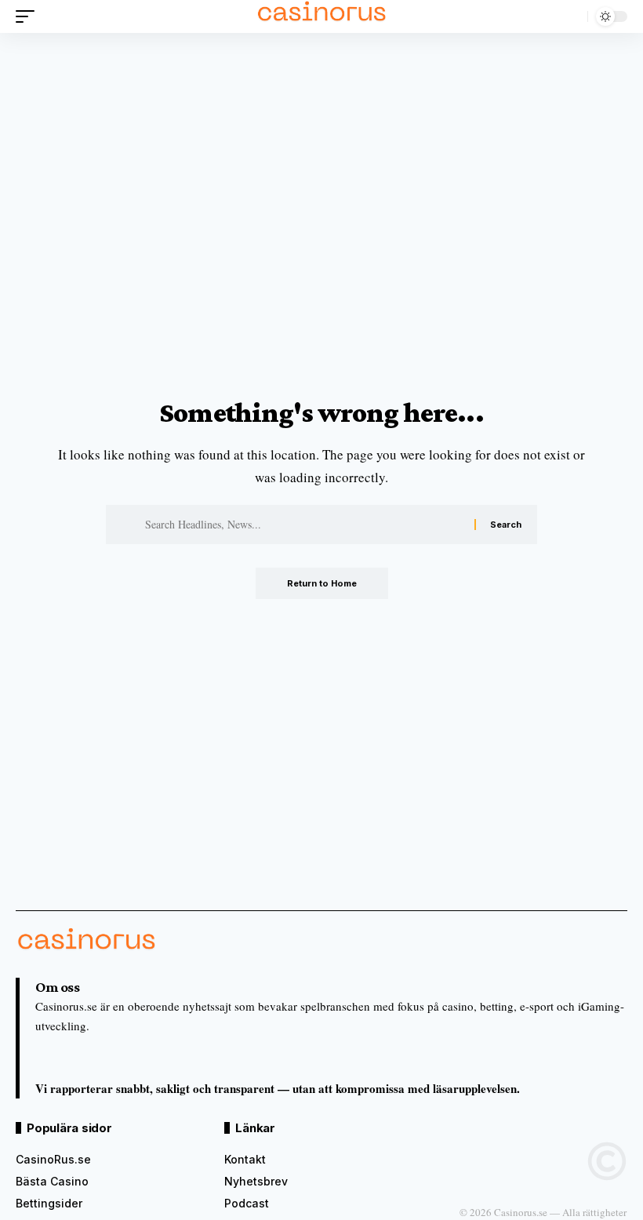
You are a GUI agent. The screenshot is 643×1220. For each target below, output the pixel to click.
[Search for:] (303, 524)
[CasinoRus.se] (321, 16)
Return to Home (322, 583)
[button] (29, 16)
